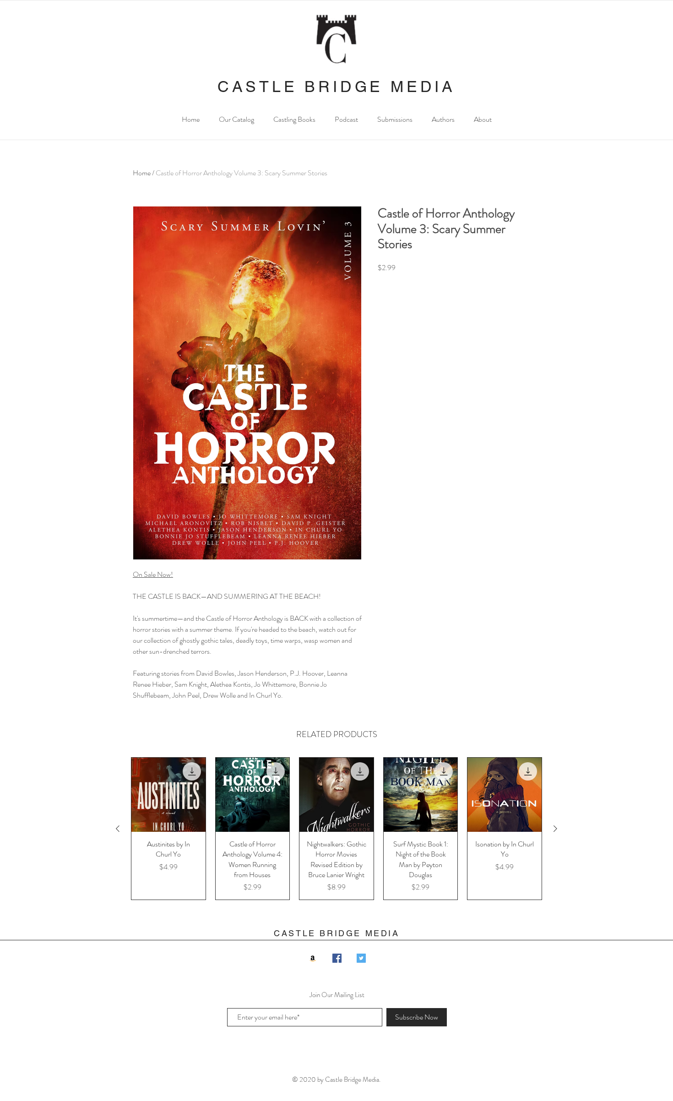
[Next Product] (555, 828)
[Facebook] (337, 958)
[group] (336, 828)
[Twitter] (361, 958)
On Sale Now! (153, 574)
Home (142, 173)
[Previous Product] (117, 828)
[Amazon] (312, 958)
